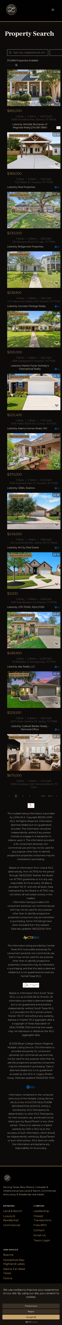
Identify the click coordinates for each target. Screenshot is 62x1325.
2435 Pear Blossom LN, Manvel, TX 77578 (34, 602)
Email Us (40, 1235)
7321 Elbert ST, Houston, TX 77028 (34, 182)
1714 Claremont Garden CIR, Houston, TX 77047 (33, 301)
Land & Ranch (12, 1211)
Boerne (8, 1254)
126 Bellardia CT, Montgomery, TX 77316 (34, 661)
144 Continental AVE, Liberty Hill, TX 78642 (33, 542)
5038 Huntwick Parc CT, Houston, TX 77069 (34, 483)
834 (50, 796)
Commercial (11, 1225)
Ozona (7, 1278)
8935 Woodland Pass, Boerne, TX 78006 (34, 119)
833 (43, 796)
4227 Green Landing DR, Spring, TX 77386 (33, 721)
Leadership (41, 1211)
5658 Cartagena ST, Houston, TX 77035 (33, 361)
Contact (39, 1230)
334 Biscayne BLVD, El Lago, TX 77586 (34, 241)
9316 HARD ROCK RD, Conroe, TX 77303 (33, 423)
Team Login (42, 1240)
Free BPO (40, 1225)
